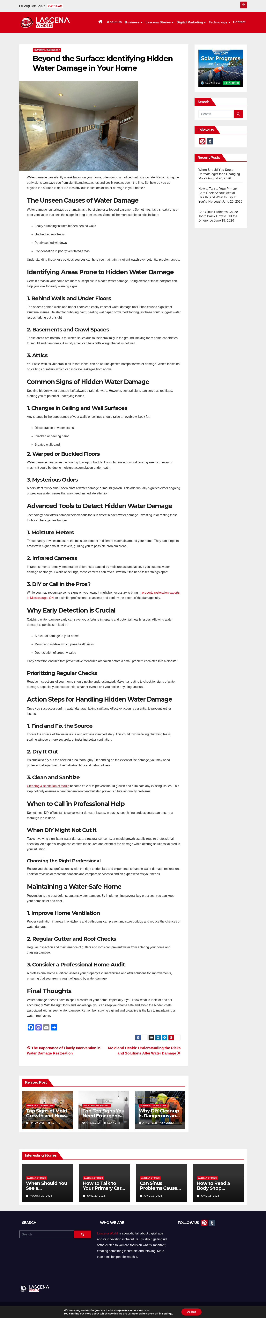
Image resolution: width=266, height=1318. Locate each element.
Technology (218, 22)
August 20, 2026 (41, 1195)
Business (133, 22)
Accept (191, 1312)
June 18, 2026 (153, 1195)
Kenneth (57, 1122)
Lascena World (107, 1233)
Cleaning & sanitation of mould (48, 786)
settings (167, 1313)
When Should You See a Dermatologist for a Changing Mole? (219, 174)
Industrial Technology (47, 50)
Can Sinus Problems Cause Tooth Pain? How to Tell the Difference (218, 216)
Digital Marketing (190, 22)
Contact (239, 22)
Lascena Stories (158, 22)
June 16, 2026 (210, 1195)
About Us (114, 22)
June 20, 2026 (96, 1195)
